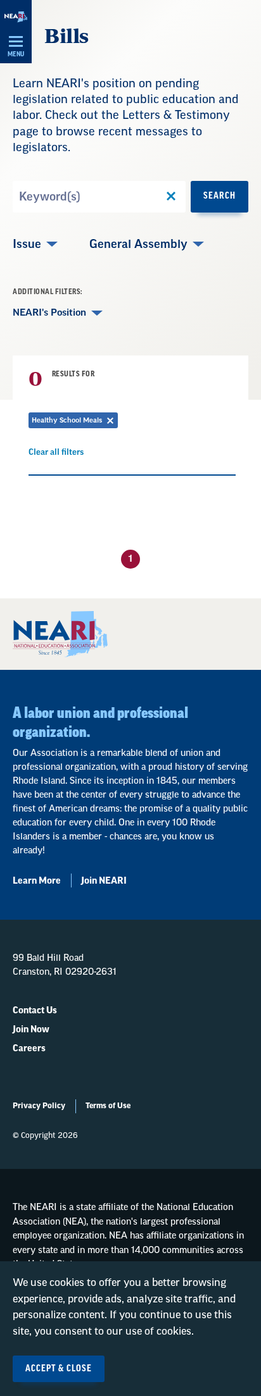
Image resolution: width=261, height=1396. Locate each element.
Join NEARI (104, 881)
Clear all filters (56, 454)
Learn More (37, 881)
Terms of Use (108, 1105)
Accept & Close (58, 1368)
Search (219, 196)
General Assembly (138, 244)
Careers (29, 1048)
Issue (27, 244)
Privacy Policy (39, 1105)
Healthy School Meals (75, 422)
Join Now (31, 1029)
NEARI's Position (49, 313)
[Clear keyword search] (171, 197)
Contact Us (35, 1010)
